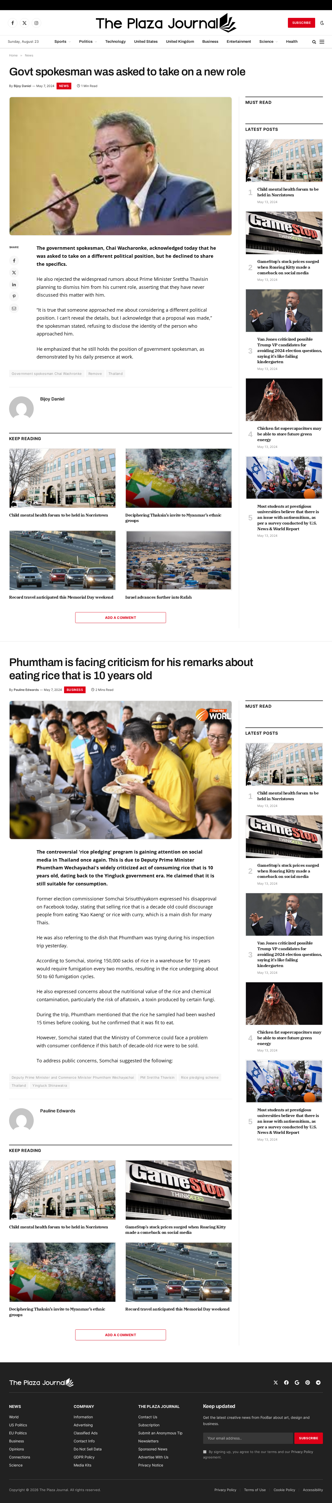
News (64, 86)
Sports (60, 41)
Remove (95, 373)
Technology (115, 41)
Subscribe (301, 23)
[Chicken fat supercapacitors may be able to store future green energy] (284, 399)
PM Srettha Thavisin (157, 1077)
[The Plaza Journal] (166, 22)
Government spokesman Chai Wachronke (47, 373)
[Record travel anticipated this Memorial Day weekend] (62, 560)
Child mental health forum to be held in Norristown (58, 515)
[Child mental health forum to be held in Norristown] (62, 478)
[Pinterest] (14, 296)
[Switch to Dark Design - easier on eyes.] (321, 23)
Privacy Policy (302, 1452)
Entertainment (239, 41)
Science (266, 41)
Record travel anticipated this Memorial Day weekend (61, 597)
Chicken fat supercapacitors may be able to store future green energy (289, 434)
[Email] (14, 308)
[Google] (297, 1382)
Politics (86, 41)
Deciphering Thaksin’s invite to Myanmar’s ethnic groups (173, 517)
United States (146, 41)
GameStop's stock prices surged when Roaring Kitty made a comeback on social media (288, 267)
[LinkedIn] (14, 284)
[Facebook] (14, 261)
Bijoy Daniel (22, 86)
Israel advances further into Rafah (158, 597)
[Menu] (322, 42)
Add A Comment (120, 617)
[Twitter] (14, 272)
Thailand (115, 373)
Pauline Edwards (26, 690)
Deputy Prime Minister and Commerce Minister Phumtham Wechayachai (73, 1077)
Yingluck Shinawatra (49, 1085)
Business (210, 41)
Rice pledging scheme (200, 1077)
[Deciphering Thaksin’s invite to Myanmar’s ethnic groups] (178, 478)
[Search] (314, 42)
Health (292, 41)
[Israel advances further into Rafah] (178, 560)
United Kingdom (180, 41)
